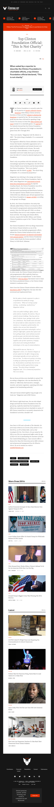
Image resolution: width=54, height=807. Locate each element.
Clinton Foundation (23, 458)
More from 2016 (16, 481)
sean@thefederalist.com (16, 448)
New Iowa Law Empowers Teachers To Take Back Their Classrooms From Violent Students (25, 742)
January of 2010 (31, 197)
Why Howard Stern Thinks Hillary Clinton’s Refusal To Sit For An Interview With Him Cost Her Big (26, 567)
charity (13, 458)
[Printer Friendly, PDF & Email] (38, 103)
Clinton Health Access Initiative (19, 461)
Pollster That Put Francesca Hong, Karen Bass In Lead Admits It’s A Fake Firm (24, 675)
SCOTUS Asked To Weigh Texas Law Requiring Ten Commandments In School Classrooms (23, 641)
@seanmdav (20, 90)
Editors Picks (34, 461)
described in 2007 (15, 290)
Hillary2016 (14, 464)
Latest (11, 610)
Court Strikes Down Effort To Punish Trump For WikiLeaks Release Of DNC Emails (26, 537)
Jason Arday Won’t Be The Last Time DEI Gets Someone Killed (25, 708)
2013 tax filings (23, 279)
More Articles (37, 89)
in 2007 (29, 170)
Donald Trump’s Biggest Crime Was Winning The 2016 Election (25, 597)
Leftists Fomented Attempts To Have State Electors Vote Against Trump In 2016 (25, 508)
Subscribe (35, 795)
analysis (38, 124)
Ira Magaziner (24, 464)
